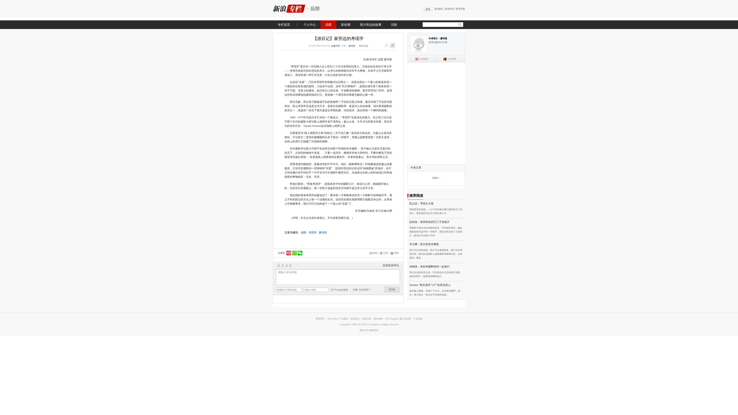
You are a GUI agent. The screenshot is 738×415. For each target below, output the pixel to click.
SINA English (391, 318)
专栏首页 (284, 24)
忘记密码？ (365, 289)
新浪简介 (320, 318)
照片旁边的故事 (370, 24)
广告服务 (343, 318)
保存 (375, 253)
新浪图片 (439, 8)
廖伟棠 (351, 46)
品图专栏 (335, 46)
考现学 (313, 232)
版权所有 (374, 330)
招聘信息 (366, 318)
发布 (392, 289)
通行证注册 (405, 318)
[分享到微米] (288, 253)
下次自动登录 (341, 290)
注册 (355, 289)
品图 (328, 24)
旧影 (394, 24)
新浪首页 (449, 8)
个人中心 (309, 24)
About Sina (332, 318)
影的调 (345, 24)
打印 (385, 253)
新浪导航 (460, 8)
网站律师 (378, 318)
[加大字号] (392, 45)
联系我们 (355, 318)
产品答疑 (417, 318)
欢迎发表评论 (391, 265)
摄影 (304, 232)
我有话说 (363, 46)
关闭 (396, 253)
